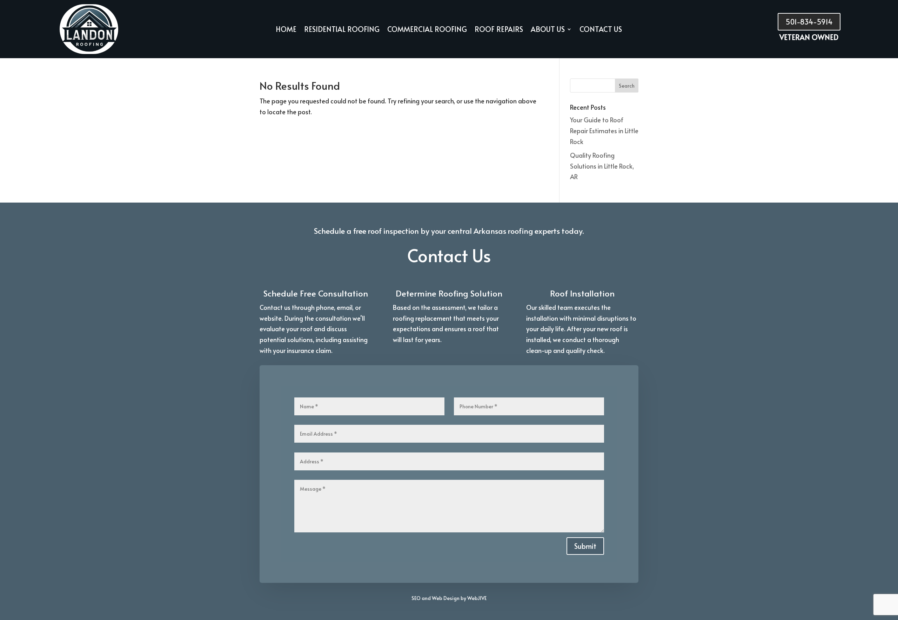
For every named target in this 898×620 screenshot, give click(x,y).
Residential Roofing (342, 30)
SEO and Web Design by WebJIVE (449, 598)
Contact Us (600, 30)
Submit (585, 546)
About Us (548, 30)
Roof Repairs (499, 30)
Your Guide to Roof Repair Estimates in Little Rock (604, 130)
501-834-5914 (809, 22)
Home (286, 30)
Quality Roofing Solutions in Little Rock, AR (602, 166)
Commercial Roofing (427, 30)
